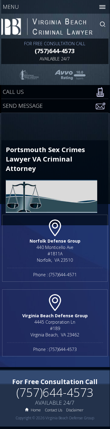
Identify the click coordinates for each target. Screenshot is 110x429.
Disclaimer (74, 410)
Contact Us (53, 410)
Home (36, 410)
